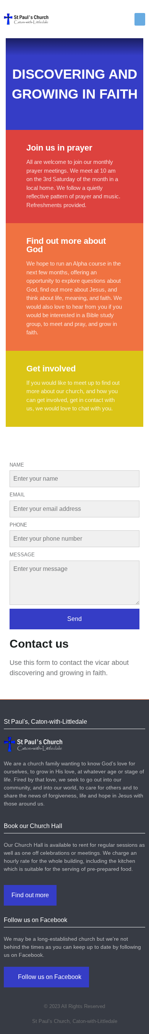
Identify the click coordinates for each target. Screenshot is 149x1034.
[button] (139, 19)
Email (17, 495)
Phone (18, 525)
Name (17, 465)
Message (22, 555)
